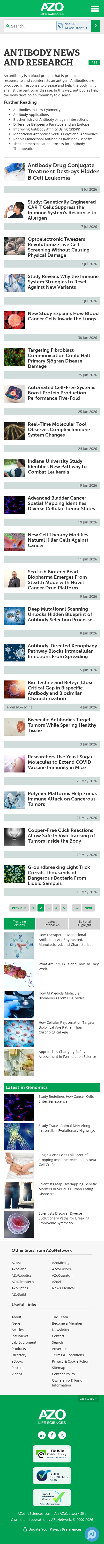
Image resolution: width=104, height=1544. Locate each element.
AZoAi (56, 1281)
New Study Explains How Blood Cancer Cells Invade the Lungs (63, 316)
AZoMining (60, 1262)
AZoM (16, 1262)
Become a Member (67, 1323)
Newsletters (61, 1329)
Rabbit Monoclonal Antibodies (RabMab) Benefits (53, 139)
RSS (94, 62)
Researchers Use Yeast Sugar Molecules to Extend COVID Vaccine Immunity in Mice (60, 762)
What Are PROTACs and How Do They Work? (69, 966)
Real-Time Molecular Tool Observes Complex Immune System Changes (59, 429)
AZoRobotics (21, 1275)
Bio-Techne (24, 707)
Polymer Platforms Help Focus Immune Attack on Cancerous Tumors (62, 799)
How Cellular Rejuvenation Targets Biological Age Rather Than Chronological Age (67, 1027)
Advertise (59, 1348)
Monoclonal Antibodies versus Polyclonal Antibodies (55, 134)
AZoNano (19, 1269)
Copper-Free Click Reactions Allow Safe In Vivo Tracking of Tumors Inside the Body (61, 835)
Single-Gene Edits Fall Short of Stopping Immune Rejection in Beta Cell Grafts (67, 1160)
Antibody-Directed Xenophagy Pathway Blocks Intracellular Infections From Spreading (62, 651)
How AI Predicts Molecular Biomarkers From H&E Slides (62, 995)
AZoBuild (19, 1294)
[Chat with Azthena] (92, 1534)
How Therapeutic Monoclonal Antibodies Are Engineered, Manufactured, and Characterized (66, 939)
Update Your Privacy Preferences (55, 1529)
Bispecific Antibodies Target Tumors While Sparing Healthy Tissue (62, 725)
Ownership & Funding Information (70, 1382)
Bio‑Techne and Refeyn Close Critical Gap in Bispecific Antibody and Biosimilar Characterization (61, 690)
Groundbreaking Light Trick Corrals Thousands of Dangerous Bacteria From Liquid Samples (59, 875)
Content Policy (63, 1374)
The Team (60, 1317)
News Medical (63, 1288)
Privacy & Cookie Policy (70, 1361)
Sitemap (58, 1367)
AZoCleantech (23, 1281)
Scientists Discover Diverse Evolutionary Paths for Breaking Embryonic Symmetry (64, 1218)
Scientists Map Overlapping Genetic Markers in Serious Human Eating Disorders (68, 1189)
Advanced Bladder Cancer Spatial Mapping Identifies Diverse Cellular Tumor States (61, 503)
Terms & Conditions (68, 1355)
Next (88, 907)
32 (77, 907)
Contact (58, 1336)
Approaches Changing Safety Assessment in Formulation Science (67, 1054)
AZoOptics (20, 1288)
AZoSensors (61, 1269)
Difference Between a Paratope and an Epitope (51, 124)
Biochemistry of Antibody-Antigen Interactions (50, 119)
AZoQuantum (63, 1275)
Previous (19, 907)
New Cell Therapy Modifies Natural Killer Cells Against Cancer (58, 540)
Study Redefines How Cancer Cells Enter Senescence (66, 1099)
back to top (87, 1398)
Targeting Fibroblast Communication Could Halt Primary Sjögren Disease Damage (59, 358)
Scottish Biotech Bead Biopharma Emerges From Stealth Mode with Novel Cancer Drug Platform (57, 580)
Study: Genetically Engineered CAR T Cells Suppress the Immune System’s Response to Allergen (62, 210)
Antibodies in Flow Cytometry (36, 109)
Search (57, 1342)
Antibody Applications (31, 114)
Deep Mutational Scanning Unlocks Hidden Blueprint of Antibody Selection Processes (61, 614)
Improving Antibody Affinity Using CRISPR (46, 129)
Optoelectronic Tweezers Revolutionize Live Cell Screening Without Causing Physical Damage (58, 247)
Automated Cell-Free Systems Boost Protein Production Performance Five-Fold (61, 392)
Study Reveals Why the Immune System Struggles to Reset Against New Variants (63, 281)
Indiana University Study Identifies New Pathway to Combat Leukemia (57, 466)
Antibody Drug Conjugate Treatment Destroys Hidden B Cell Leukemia (64, 171)
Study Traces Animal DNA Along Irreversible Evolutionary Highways (67, 1128)
